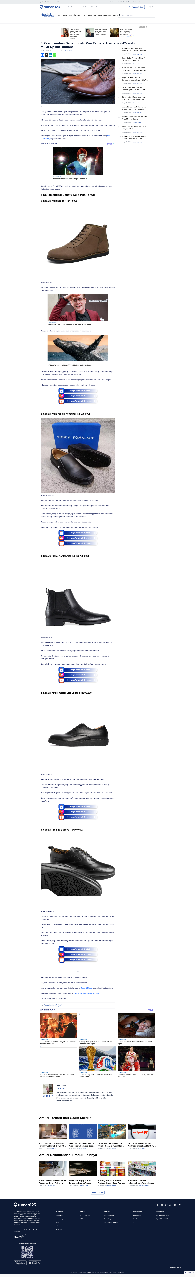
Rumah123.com (86, 988)
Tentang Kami (59, 1215)
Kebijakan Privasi (109, 1215)
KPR (81, 1219)
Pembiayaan (107, 15)
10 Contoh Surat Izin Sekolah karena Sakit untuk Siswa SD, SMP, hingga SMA (51, 1144)
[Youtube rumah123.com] (170, 1205)
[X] (46, 55)
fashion (54, 1005)
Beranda (43, 22)
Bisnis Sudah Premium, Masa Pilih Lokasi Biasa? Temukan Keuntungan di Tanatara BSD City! (134, 59)
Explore (128, 2)
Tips (84, 15)
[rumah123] (25, 1205)
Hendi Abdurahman (143, 1185)
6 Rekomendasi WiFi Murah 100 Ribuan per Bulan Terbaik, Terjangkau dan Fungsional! (52, 1182)
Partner (58, 1222)
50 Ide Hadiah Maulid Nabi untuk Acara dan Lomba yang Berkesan (134, 98)
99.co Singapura (137, 1219)
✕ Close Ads (189, 1273)
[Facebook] (42, 55)
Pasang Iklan (137, 7)
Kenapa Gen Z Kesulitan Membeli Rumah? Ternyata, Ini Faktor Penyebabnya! (134, 137)
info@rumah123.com (164, 1215)
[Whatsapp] (54, 55)
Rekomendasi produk (94, 15)
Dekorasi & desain (75, 15)
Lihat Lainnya (97, 1192)
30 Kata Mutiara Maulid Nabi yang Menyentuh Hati (134, 128)
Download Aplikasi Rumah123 (50, 2)
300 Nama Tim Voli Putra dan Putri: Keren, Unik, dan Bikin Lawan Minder (81, 1144)
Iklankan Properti (85, 1215)
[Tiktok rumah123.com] (179, 1204)
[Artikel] (47, 15)
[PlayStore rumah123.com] (34, 1264)
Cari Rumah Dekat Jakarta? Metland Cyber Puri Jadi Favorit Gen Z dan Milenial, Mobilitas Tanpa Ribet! (135, 89)
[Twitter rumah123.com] (162, 1205)
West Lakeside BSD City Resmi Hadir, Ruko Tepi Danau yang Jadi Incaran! (134, 69)
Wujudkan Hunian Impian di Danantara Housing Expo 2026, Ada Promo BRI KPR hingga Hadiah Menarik (135, 79)
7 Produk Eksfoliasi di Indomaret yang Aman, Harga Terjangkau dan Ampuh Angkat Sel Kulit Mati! (141, 1182)
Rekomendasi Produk (55, 22)
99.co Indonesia (137, 1215)
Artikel (47, 22)
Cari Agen (113, 2)
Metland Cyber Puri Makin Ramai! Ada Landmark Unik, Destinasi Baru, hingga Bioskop (134, 108)
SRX (134, 1222)
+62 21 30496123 (163, 1219)
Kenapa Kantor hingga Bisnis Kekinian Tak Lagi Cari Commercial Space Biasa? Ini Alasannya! (134, 49)
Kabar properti (62, 15)
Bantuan (153, 2)
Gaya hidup (117, 15)
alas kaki (47, 1005)
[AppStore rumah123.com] (20, 1263)
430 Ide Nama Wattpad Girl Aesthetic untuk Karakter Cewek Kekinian (142, 1144)
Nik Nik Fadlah (137, 122)
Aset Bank (121, 2)
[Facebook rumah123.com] (158, 1205)
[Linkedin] (50, 55)
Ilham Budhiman (137, 54)
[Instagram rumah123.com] (166, 1205)
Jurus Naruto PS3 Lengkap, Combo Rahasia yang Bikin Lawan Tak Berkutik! (110, 1144)
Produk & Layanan (61, 1219)
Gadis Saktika (69, 51)
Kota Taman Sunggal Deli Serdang (86, 993)
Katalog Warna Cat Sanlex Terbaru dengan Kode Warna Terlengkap (110, 1182)
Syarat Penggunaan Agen (111, 1222)
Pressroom (59, 1229)
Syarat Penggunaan (109, 1219)
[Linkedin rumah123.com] (175, 1204)
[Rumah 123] (50, 7)
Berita (134, 2)
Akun (153, 7)
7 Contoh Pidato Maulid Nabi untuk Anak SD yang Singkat (134, 118)
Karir (57, 1226)
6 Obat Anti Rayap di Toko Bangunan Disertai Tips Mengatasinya (80, 1182)
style (60, 1005)
